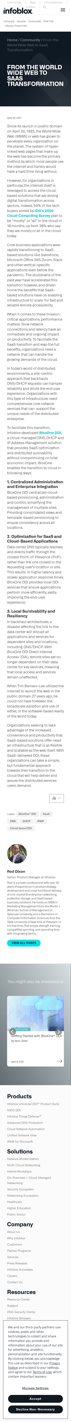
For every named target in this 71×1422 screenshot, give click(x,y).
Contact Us (14, 1282)
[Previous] (12, 1031)
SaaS (46, 814)
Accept (35, 1399)
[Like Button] (54, 798)
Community (14, 2)
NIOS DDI (14, 1110)
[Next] (58, 1031)
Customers (14, 1244)
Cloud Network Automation (26, 1129)
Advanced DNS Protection (25, 1122)
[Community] (36, 998)
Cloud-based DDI (21, 828)
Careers (12, 1276)
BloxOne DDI (50, 432)
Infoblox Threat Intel (16, 25)
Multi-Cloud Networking (23, 1165)
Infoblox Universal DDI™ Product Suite (33, 1104)
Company (9, 21)
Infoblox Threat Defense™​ (24, 1116)
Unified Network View (21, 1135)
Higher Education (19, 1208)
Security (21, 21)
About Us (13, 1232)
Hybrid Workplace (19, 1171)
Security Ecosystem (20, 1189)
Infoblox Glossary (19, 1318)
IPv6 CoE (48, 21)
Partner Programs (19, 1250)
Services (12, 1257)
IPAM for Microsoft (20, 1141)
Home (12, 40)
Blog (32, 2)
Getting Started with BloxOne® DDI (36, 1036)
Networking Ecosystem (22, 1195)
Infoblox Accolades (20, 1269)
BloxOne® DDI (27, 814)
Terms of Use (42, 1372)
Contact (30, 6)
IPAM (40, 821)
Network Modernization (23, 1159)
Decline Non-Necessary (35, 1409)
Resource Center (18, 1299)
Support (12, 1305)
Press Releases (17, 1263)
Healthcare (14, 1202)
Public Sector (16, 1214)
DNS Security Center (21, 1312)
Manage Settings (35, 1388)
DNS (13, 821)
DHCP (26, 821)
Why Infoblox (16, 1238)
